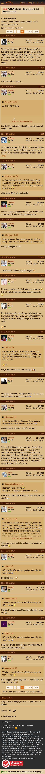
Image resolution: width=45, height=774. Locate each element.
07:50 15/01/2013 (8, 161)
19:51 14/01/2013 (8, 86)
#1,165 (41, 161)
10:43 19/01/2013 (8, 401)
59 (22, 32)
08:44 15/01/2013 (8, 198)
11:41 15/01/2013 (8, 220)
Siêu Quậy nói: (10, 235)
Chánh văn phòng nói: (13, 484)
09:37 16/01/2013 (8, 375)
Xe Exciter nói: (10, 176)
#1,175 (41, 468)
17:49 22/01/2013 (8, 503)
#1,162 (41, 68)
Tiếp (35, 32)
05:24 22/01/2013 (8, 468)
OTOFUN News (8, 728)
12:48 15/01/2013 (8, 257)
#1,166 (41, 198)
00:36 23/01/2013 (8, 583)
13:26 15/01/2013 (8, 276)
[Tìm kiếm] (42, 3)
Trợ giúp (29, 725)
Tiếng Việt (7, 722)
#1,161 (41, 36)
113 (30, 32)
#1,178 (41, 583)
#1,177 (41, 551)
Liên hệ (4, 725)
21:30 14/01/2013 (8, 134)
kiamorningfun (8, 28)
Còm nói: (8, 347)
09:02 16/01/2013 (8, 300)
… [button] (18, 32)
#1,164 (41, 134)
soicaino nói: (9, 417)
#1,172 (41, 375)
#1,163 (41, 86)
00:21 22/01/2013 (8, 434)
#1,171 (41, 332)
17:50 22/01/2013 (8, 551)
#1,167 (41, 220)
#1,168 (41, 257)
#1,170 (41, 300)
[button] (2, 2)
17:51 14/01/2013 (8, 36)
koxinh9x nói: (10, 519)
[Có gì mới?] (38, 3)
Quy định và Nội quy (16, 725)
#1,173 (41, 401)
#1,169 (41, 276)
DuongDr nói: (10, 102)
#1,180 (41, 653)
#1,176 (41, 503)
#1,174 (41, 434)
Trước (10, 32)
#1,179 (41, 618)
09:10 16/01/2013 (8, 332)
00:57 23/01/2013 (8, 618)
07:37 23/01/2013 (8, 653)
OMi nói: (8, 566)
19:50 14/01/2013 (8, 68)
